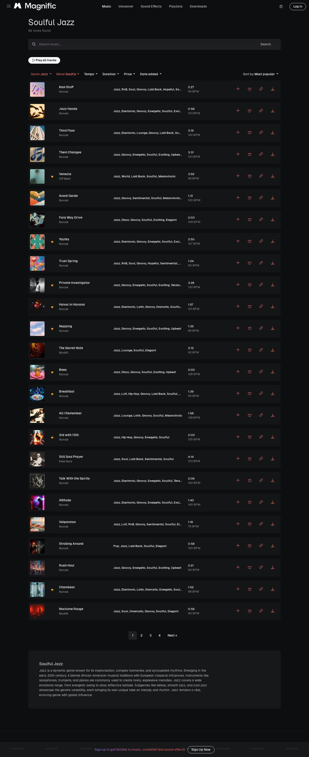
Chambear (67, 587)
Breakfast (66, 391)
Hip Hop (133, 394)
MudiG (63, 352)
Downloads (198, 6)
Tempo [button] (89, 74)
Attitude (65, 500)
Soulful (181, 89)
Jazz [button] (40, 74)
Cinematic (136, 611)
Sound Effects (151, 6)
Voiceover (125, 6)
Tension (176, 285)
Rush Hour (67, 565)
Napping (65, 326)
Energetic (154, 111)
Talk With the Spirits (74, 478)
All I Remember (70, 413)
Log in (297, 6)
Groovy (141, 89)
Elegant (171, 220)
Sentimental (141, 198)
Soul (132, 89)
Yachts (64, 239)
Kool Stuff (66, 87)
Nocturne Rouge (71, 609)
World (125, 176)
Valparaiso (67, 522)
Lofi (124, 394)
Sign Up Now (201, 749)
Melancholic (167, 176)
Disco (125, 220)
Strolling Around (71, 544)
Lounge (142, 133)
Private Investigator (74, 283)
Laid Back (155, 89)
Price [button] (128, 74)
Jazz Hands (68, 109)
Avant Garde (68, 196)
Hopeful (168, 89)
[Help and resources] (281, 6)
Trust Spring (68, 261)
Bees (63, 370)
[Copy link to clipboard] (261, 89)
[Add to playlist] (238, 89)
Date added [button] (149, 74)
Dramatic (162, 307)
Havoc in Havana (72, 304)
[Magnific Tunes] (35, 7)
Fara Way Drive (70, 217)
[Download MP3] (272, 89)
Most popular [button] (259, 74)
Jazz (116, 89)
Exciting (179, 111)
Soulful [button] (66, 74)
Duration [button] (109, 74)
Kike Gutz (65, 461)
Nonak (64, 92)
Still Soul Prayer (71, 457)
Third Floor (67, 130)
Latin (140, 307)
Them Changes (70, 152)
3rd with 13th (69, 435)
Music (106, 6)
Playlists (176, 6)
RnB (124, 89)
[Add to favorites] (249, 89)
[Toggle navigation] (9, 6)
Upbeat (176, 155)
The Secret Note (71, 348)
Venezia (65, 174)
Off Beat (65, 179)
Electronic (128, 111)
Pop (116, 546)
